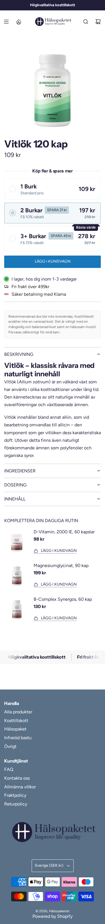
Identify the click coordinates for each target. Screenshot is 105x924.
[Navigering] (6, 21)
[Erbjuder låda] (18, 21)
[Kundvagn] (98, 21)
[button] (52, 189)
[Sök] (86, 21)
